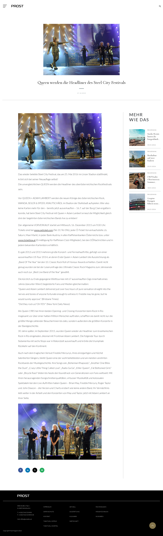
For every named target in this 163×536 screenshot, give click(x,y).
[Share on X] (34, 470)
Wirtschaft (74, 521)
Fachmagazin (101, 507)
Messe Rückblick (102, 511)
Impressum (47, 507)
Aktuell (73, 507)
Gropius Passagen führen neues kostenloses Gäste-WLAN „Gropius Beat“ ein (153, 201)
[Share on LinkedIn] (27, 470)
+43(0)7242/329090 (25, 512)
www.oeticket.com (43, 230)
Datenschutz (48, 511)
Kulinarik (73, 516)
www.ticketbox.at (27, 240)
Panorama (152, 130)
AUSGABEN (99, 516)
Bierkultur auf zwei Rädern (152, 158)
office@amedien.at (26, 519)
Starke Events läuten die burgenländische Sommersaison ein (153, 136)
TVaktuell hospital (50, 526)
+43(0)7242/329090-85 (26, 515)
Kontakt (46, 516)
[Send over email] (42, 470)
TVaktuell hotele (50, 521)
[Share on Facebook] (20, 470)
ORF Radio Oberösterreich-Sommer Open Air (153, 179)
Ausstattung (75, 511)
